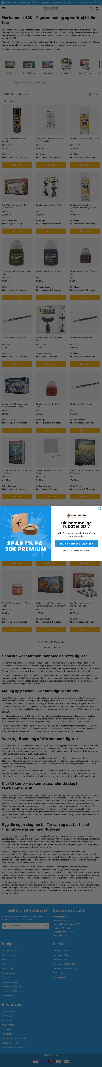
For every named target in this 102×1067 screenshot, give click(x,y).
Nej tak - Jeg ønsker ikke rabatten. (76, 550)
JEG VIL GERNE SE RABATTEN (76, 543)
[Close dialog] (99, 508)
